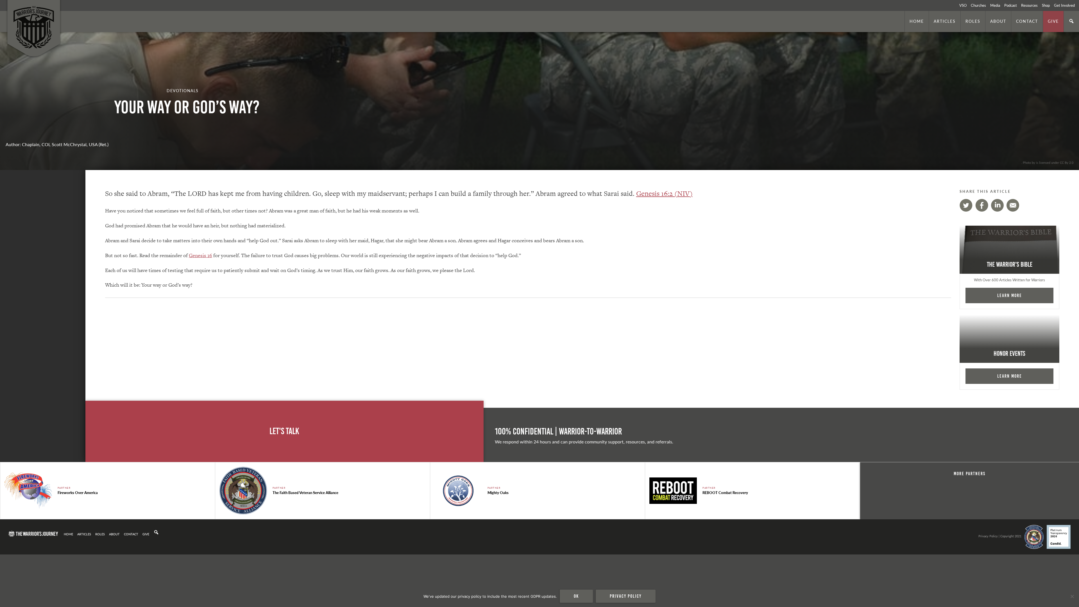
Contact (1027, 21)
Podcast (1010, 5)
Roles (972, 21)
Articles (945, 21)
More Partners (969, 473)
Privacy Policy (988, 536)
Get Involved (1064, 5)
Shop (1046, 5)
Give (1053, 21)
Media (995, 5)
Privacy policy (625, 596)
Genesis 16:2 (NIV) (664, 193)
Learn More (1009, 295)
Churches (978, 5)
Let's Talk (284, 431)
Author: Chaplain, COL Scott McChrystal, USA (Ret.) (57, 144)
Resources (1029, 5)
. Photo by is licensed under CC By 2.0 (1047, 162)
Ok (576, 596)
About (998, 21)
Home (917, 21)
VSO (963, 5)
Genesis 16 (200, 255)
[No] (1072, 596)
